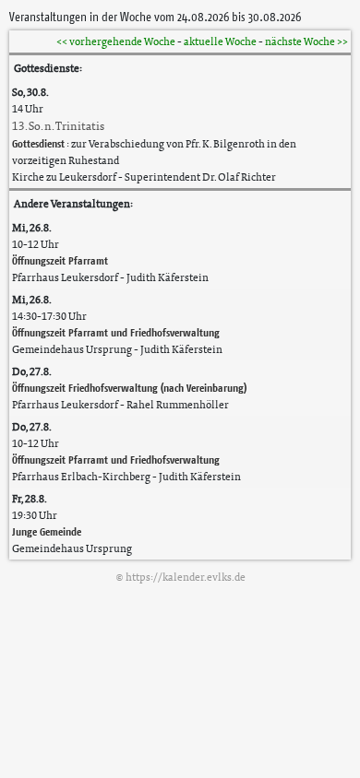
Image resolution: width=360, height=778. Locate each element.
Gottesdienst (38, 143)
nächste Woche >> (306, 41)
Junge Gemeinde (46, 531)
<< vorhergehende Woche (115, 41)
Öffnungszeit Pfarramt (60, 260)
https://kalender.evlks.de (186, 577)
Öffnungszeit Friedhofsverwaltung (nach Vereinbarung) (129, 388)
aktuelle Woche (220, 41)
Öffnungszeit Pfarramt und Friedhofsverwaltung (116, 332)
